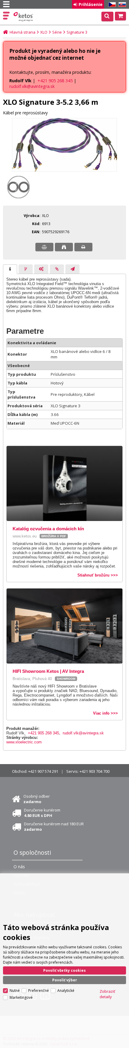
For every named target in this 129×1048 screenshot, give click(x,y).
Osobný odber (36, 799)
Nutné (15, 990)
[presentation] (10, 269)
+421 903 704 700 (95, 771)
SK (121, 4)
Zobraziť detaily (107, 994)
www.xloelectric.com (24, 742)
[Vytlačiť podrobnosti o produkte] (83, 247)
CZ (111, 4)
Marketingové (21, 997)
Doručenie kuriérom (42, 812)
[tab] (10, 269)
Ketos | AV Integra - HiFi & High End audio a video (24, 17)
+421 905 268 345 (55, 80)
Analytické (65, 990)
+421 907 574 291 (43, 771)
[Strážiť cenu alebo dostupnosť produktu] (64, 247)
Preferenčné (38, 990)
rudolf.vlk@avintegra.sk (32, 86)
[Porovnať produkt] (44, 247)
